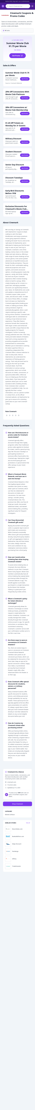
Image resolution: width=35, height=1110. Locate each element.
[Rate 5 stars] (18, 415)
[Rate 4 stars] (15, 415)
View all (28, 823)
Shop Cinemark (17, 804)
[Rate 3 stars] (12, 415)
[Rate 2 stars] (9, 415)
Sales (7, 30)
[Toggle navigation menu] (32, 6)
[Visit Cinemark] (5, 15)
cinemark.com (11, 782)
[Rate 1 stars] (6, 415)
